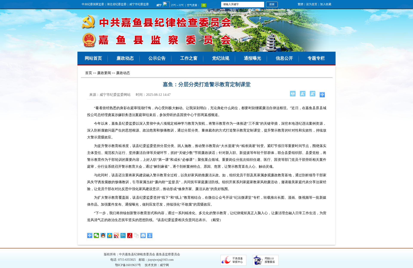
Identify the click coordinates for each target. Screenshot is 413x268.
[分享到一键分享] (150, 235)
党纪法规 (220, 58)
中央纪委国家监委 (93, 4)
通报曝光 (252, 58)
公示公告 (157, 58)
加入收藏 (325, 4)
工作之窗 (188, 58)
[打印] (293, 93)
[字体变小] (302, 93)
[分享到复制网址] (136, 235)
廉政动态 (125, 58)
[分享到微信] (96, 235)
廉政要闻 (104, 73)
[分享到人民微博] (130, 235)
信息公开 (284, 58)
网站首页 (93, 58)
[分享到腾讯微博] (123, 235)
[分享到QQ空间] (109, 235)
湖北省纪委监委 (116, 4)
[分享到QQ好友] (103, 235)
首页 (88, 73)
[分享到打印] (143, 235)
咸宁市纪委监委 (139, 4)
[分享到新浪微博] (116, 235)
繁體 (300, 4)
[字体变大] (312, 93)
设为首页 (311, 4)
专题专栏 (316, 58)
